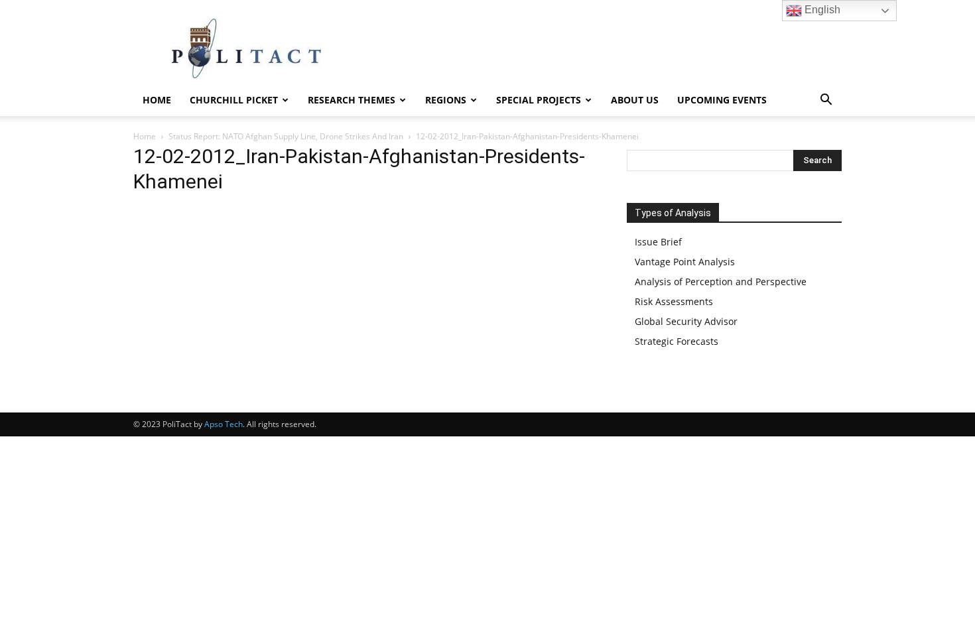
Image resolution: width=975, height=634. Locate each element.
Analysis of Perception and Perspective (721, 281)
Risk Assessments (674, 301)
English (821, 9)
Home (157, 100)
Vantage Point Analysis (685, 261)
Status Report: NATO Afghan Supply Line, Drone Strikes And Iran (285, 136)
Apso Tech (223, 424)
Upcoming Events (722, 100)
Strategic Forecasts (676, 341)
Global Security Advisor (686, 321)
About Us (635, 100)
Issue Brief (658, 241)
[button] (826, 101)
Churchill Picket (234, 100)
